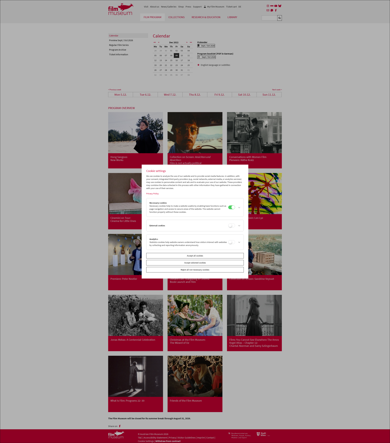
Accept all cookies (195, 255)
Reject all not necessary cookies (195, 269)
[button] (239, 207)
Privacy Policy (152, 193)
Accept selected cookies (195, 262)
